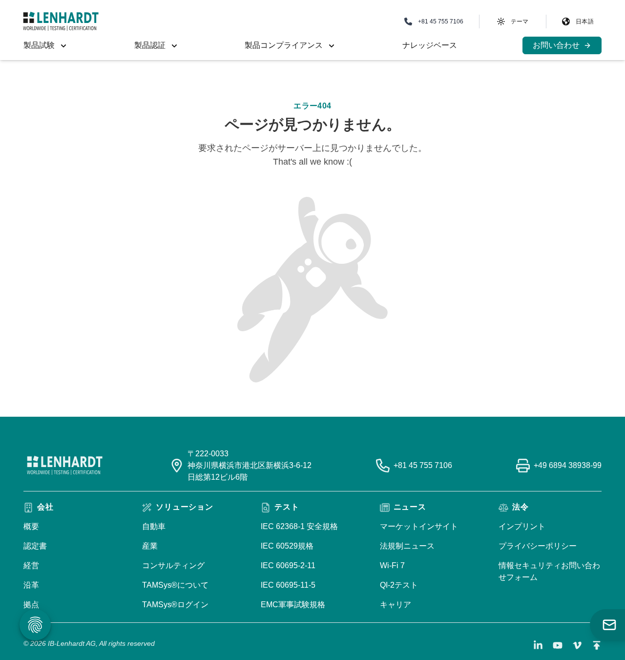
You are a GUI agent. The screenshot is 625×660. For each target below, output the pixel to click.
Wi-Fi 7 (392, 565)
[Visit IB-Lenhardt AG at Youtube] (557, 645)
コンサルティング (173, 565)
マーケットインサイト (419, 526)
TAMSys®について (175, 585)
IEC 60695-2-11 (288, 565)
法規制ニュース (407, 546)
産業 (150, 546)
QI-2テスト (399, 585)
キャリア (395, 604)
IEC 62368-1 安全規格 (299, 526)
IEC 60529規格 (287, 546)
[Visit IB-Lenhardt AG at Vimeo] (577, 645)
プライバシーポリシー (538, 546)
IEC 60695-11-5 (288, 585)
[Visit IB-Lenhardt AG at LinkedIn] (538, 645)
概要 (31, 526)
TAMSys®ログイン (175, 604)
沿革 (31, 585)
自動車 (154, 526)
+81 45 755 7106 (423, 465)
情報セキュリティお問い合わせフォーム (549, 571)
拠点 (31, 604)
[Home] (61, 21)
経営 (31, 565)
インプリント (522, 526)
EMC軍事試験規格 (293, 604)
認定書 (35, 546)
